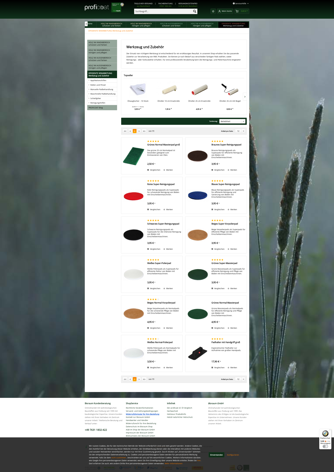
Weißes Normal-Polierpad (160, 342)
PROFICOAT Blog (96, 107)
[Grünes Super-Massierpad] (198, 274)
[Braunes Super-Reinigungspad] (198, 156)
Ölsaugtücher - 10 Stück (137, 101)
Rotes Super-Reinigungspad (161, 184)
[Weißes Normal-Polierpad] (134, 353)
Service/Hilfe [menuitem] (241, 3)
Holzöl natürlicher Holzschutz (180, 417)
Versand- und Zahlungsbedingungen (142, 411)
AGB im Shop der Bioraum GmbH (140, 429)
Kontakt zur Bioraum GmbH (138, 417)
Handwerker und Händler (137, 420)
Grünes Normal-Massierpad (225, 302)
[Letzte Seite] (144, 131)
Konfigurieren (233, 455)
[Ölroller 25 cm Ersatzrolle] (199, 89)
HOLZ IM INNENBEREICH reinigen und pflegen (99, 51)
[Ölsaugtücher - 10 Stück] (137, 89)
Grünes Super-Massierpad (224, 263)
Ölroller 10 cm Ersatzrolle (168, 101)
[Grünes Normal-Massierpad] (198, 314)
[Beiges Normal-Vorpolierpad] (134, 314)
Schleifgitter (95, 98)
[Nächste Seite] (139, 131)
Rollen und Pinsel (98, 85)
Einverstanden (216, 455)
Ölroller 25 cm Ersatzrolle (199, 101)
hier (199, 460)
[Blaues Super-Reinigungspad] (198, 195)
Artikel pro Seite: (227, 131)
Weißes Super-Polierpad (159, 263)
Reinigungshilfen (97, 103)
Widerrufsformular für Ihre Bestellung (142, 414)
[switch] (325, 446)
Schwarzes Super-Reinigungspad (163, 223)
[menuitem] (165, 11)
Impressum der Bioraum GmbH (139, 432)
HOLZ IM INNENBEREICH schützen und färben (99, 43)
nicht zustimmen (118, 457)
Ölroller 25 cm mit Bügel (230, 101)
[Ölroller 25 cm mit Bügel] (230, 89)
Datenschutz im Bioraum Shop (139, 426)
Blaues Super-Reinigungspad (225, 184)
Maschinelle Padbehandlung (102, 94)
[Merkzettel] (213, 11)
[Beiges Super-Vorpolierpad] (198, 235)
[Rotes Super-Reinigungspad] (134, 195)
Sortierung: (213, 121)
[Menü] (329, 430)
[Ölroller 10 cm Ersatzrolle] (168, 89)
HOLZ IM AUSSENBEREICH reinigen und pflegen (100, 66)
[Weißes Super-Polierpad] (134, 274)
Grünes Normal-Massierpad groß (163, 144)
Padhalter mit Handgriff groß (225, 342)
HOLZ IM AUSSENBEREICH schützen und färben (100, 59)
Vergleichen (155, 170)
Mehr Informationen (174, 463)
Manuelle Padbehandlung (101, 89)
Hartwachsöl (172, 411)
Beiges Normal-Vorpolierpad (161, 302)
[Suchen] (194, 11)
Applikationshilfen (98, 80)
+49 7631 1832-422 (96, 430)
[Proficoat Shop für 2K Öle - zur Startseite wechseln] (104, 9)
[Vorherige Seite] (130, 131)
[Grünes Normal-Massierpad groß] (134, 156)
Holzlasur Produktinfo (176, 414)
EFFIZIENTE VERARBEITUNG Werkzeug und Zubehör (100, 74)
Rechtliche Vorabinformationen (139, 408)
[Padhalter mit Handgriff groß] (198, 353)
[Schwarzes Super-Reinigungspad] (134, 235)
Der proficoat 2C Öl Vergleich (179, 408)
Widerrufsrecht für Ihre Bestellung (141, 423)
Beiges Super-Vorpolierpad (224, 223)
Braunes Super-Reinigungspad (226, 144)
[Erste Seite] (125, 131)
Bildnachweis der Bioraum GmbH (140, 436)
